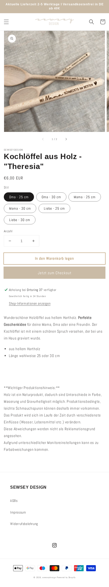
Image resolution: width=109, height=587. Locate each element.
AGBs (13, 500)
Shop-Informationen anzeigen (29, 303)
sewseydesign (49, 577)
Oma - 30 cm (51, 197)
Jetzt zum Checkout (54, 272)
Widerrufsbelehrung (24, 523)
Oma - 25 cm (19, 197)
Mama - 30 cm (20, 208)
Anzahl (8, 231)
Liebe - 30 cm (19, 220)
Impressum (18, 512)
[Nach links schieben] (43, 139)
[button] (6, 21)
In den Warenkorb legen (54, 258)
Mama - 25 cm (85, 197)
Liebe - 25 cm (54, 208)
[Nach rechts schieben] (65, 139)
